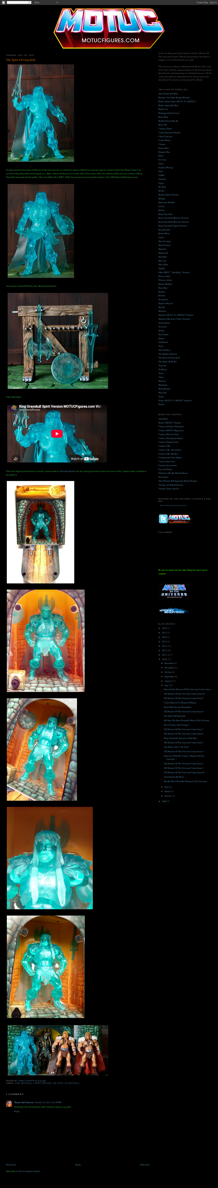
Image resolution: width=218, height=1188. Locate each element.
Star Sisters (163, 334)
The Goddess (164, 349)
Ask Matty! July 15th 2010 (176, 746)
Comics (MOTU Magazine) (170, 430)
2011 (164, 654)
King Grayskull (165, 214)
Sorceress (162, 326)
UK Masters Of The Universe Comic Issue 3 (184, 763)
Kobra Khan (163, 233)
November (170, 667)
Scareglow (163, 299)
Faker (161, 163)
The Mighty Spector (167, 353)
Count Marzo (164, 140)
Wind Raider (164, 388)
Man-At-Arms (164, 241)
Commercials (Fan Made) (170, 457)
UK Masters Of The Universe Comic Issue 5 (184, 742)
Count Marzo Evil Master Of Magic (180, 702)
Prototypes (163, 476)
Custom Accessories (167, 465)
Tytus (161, 373)
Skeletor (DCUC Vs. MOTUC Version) (175, 314)
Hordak (161, 198)
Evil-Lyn (162, 159)
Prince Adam (164, 276)
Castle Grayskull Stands (169, 132)
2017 (164, 632)
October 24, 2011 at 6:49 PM (48, 1102)
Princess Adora (165, 279)
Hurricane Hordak (166, 202)
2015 (164, 641)
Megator (162, 248)
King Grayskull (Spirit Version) (33, 1083)
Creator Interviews (166, 461)
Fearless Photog (165, 167)
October (168, 672)
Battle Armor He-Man (168, 105)
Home (78, 1164)
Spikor (161, 330)
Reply (17, 1111)
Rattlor (161, 291)
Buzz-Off (162, 124)
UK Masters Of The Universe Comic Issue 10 (184, 693)
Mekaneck (163, 252)
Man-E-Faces (164, 245)
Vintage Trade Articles (168, 488)
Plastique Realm (67, 471)
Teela (160, 346)
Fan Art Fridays (165, 469)
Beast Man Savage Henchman (177, 707)
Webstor (162, 381)
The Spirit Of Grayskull (66, 1083)
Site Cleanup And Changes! (176, 724)
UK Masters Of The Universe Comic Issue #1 (184, 772)
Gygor (161, 183)
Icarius (161, 206)
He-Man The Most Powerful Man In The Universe (186, 720)
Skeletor (162, 311)
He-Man (162, 186)
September (170, 676)
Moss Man (163, 264)
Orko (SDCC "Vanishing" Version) (174, 272)
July (167, 685)
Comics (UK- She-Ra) (168, 453)
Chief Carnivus (165, 136)
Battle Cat (163, 109)
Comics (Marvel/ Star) (168, 434)
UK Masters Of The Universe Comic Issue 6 (184, 733)
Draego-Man (164, 151)
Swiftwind (163, 342)
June (167, 786)
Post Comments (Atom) (29, 1171)
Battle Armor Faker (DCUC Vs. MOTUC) (177, 101)
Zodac (161, 396)
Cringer (161, 144)
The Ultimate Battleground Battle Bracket (177, 480)
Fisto (160, 171)
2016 (164, 637)
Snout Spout (164, 322)
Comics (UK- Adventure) (169, 449)
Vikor (161, 377)
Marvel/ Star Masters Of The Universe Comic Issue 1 (188, 689)
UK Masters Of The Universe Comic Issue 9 (184, 698)
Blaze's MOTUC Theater (169, 422)
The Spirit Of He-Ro (167, 361)
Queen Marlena (165, 283)
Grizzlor (162, 179)
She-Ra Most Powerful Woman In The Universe (185, 781)
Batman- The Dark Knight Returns (174, 97)
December (169, 663)
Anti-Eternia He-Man (168, 93)
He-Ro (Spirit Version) (168, 194)
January (168, 795)
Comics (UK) (164, 445)
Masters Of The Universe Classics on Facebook (173, 505)
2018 (164, 628)
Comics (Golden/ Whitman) (171, 426)
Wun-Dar (162, 392)
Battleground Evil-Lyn (168, 113)
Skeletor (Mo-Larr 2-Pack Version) (174, 318)
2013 (164, 645)
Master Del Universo (24, 1102)
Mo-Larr (162, 260)
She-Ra (161, 307)
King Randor (164, 229)
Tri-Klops (162, 369)
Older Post (145, 1164)
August (168, 680)
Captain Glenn (165, 128)
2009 (164, 801)
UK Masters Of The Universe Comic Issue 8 (184, 711)
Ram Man (162, 287)
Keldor (161, 210)
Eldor (161, 155)
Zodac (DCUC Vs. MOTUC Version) (175, 400)
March (168, 791)
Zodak (161, 404)
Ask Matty (163, 418)
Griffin (161, 175)
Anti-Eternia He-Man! (174, 776)
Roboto (161, 295)
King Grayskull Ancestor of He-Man (180, 738)
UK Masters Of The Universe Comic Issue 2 (184, 767)
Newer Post (11, 1164)
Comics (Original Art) (168, 441)
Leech (161, 237)
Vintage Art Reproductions (170, 484)
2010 (164, 659)
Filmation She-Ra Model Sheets (173, 473)
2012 (164, 650)
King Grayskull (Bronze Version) (173, 217)
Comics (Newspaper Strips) (170, 438)
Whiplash (162, 384)
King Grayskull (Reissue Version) (173, 221)
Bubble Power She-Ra (168, 120)
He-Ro (161, 190)
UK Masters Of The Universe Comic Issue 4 (184, 751)
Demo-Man (163, 148)
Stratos (161, 338)
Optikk (161, 268)
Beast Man (163, 116)
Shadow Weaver (165, 303)
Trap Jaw (162, 365)
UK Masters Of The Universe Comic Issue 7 (184, 729)
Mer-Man (162, 256)
